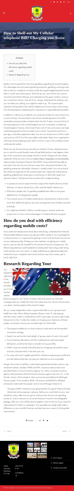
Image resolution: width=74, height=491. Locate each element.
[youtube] (60, 2)
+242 (17, 466)
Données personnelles (60, 468)
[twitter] (57, 2)
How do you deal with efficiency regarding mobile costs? (20, 67)
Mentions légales (58, 463)
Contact (68, 2)
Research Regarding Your (19, 74)
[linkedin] (54, 2)
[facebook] (59, 488)
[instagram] (63, 2)
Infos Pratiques (57, 458)
